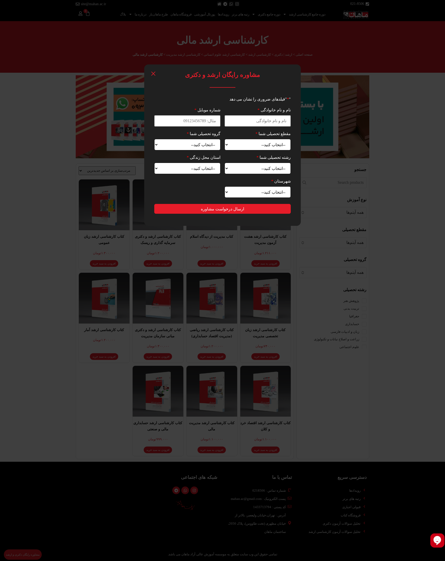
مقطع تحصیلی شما (273, 133)
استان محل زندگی (203, 157)
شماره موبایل (207, 110)
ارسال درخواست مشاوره (222, 209)
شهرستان (281, 181)
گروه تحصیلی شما (203, 133)
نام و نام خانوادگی (274, 110)
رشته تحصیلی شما (273, 157)
